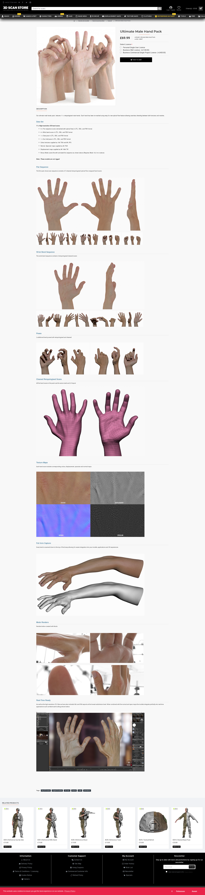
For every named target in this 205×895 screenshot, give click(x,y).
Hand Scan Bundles (98, 21)
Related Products (10, 803)
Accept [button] (194, 891)
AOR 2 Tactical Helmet (146, 840)
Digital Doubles (57, 790)
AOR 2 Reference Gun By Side (14, 840)
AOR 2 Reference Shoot (79, 840)
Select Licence (125, 44)
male (79, 790)
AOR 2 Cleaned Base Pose (181, 840)
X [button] (171, 891)
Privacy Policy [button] (69, 891)
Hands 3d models (83, 21)
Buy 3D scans (46, 790)
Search (110, 21)
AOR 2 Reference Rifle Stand (47, 840)
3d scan (67, 790)
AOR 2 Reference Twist (113, 840)
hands (74, 790)
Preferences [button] (180, 891)
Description (41, 109)
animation (87, 790)
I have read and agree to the (180, 872)
